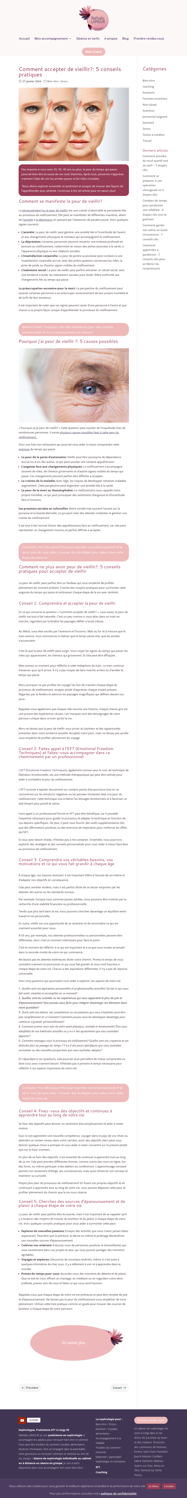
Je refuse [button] (153, 1486)
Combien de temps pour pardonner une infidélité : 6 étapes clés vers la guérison (155, 210)
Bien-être (53, 81)
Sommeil (148, 122)
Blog (125, 38)
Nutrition (148, 110)
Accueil (24, 38)
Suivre (33, 1420)
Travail (147, 140)
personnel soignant (155, 116)
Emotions (149, 92)
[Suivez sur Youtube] (22, 1420)
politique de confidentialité (119, 1493)
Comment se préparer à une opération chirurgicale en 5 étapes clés (153, 185)
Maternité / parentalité (108, 1457)
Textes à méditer (154, 134)
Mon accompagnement (51, 38)
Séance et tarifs (88, 38)
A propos (110, 38)
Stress (64, 81)
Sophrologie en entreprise (110, 1461)
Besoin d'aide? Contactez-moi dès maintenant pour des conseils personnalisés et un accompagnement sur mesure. (67, 329)
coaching (148, 86)
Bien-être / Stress (106, 1424)
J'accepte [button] (169, 1486)
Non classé (150, 104)
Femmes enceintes (155, 98)
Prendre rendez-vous (149, 38)
